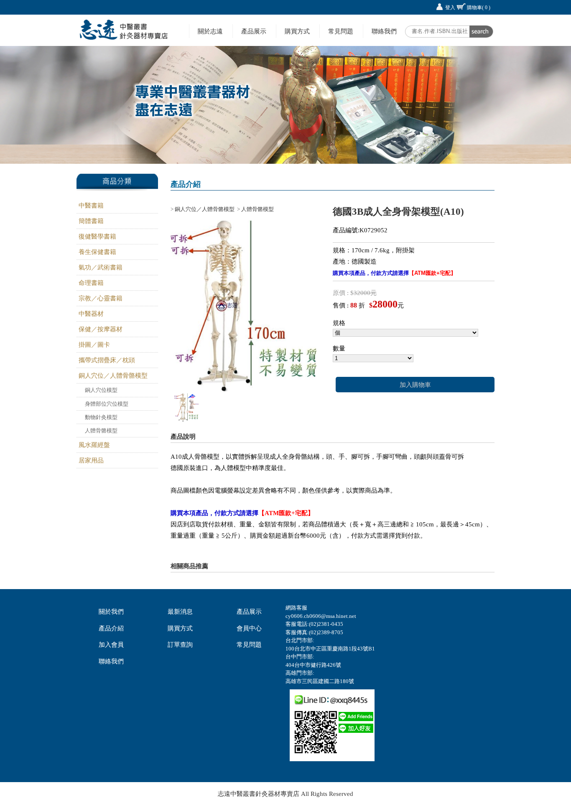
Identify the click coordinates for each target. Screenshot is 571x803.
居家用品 (91, 460)
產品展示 (253, 31)
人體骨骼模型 (101, 430)
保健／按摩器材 (100, 329)
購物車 (478, 7)
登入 (450, 7)
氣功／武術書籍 (100, 267)
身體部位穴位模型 (106, 404)
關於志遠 (210, 31)
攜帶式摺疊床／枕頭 (107, 360)
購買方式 (297, 31)
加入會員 (111, 644)
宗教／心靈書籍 (100, 298)
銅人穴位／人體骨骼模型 (113, 375)
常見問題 (340, 31)
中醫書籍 (91, 205)
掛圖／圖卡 (94, 344)
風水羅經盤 (94, 445)
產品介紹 (111, 628)
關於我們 (111, 611)
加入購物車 (415, 384)
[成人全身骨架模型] (186, 419)
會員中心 (249, 628)
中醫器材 (91, 313)
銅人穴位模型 (101, 390)
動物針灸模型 (101, 417)
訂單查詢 (180, 644)
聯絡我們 (384, 31)
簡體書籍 (91, 221)
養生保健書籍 (97, 252)
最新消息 (180, 611)
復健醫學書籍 (97, 236)
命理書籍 (91, 283)
